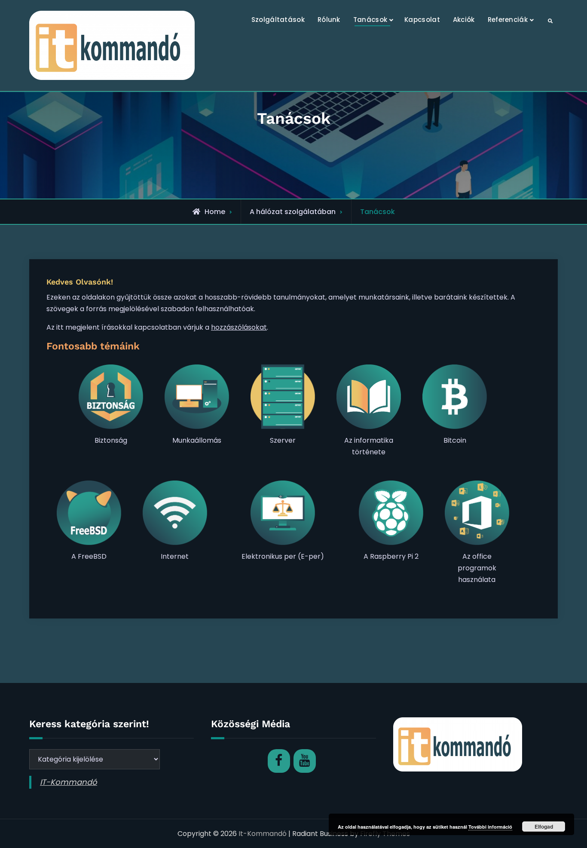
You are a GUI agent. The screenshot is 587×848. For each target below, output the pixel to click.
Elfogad (544, 826)
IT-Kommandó (68, 782)
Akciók (464, 19)
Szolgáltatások (278, 19)
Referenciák (508, 19)
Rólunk (329, 19)
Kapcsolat (422, 19)
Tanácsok (370, 19)
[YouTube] (305, 761)
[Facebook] (279, 761)
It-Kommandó (262, 834)
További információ (490, 827)
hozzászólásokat (239, 327)
